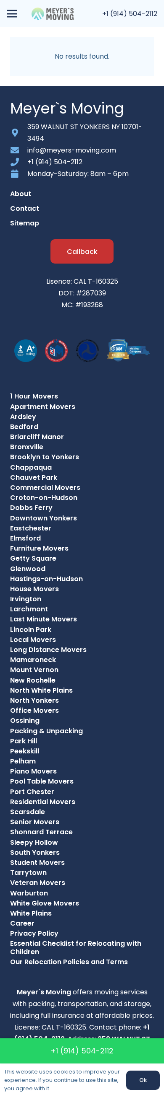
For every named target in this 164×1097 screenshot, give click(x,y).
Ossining (25, 720)
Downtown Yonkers (43, 518)
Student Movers (37, 862)
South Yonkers (35, 852)
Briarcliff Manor (37, 437)
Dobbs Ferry (31, 507)
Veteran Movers (37, 882)
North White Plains (41, 690)
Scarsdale (27, 812)
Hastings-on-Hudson (46, 579)
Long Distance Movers (48, 650)
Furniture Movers (39, 548)
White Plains (31, 913)
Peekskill (24, 751)
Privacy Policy (34, 933)
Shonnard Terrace (41, 832)
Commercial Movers (45, 487)
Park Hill (23, 741)
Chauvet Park (33, 477)
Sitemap (24, 223)
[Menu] (11, 13)
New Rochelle (33, 680)
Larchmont (29, 609)
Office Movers (34, 710)
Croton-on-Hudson (43, 497)
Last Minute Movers (43, 619)
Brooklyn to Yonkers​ (44, 457)
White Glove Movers (44, 903)
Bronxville (26, 447)
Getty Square (33, 558)
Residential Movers (42, 802)
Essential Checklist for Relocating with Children (75, 947)
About (20, 194)
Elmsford (25, 538)
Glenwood (27, 569)
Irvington (25, 599)
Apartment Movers (42, 406)
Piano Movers (33, 771)
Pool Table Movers (42, 781)
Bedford (24, 427)
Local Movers (33, 639)
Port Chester (32, 792)
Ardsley (23, 417)
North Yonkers (34, 700)
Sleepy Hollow (34, 842)
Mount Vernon (34, 670)
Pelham (23, 761)
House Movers (34, 589)
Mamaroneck (33, 660)
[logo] (53, 14)
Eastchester (30, 528)
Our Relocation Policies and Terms (69, 962)
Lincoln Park (30, 629)
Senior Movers (34, 822)
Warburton (29, 893)
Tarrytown (28, 872)
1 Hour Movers (34, 396)
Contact (24, 208)
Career (22, 923)
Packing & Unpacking (46, 731)
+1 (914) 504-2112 (129, 13)
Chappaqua (31, 467)
